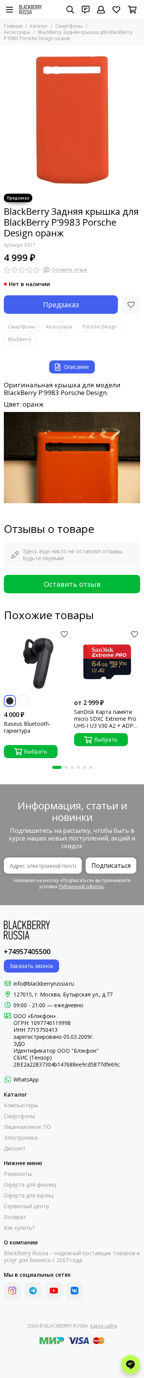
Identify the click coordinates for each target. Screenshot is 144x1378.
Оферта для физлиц (30, 1184)
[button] (56, 767)
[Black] (10, 701)
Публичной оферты (81, 886)
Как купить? (19, 1227)
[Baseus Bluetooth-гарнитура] (37, 662)
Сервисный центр (26, 1206)
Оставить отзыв (72, 584)
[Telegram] (33, 1290)
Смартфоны (69, 26)
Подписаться (111, 865)
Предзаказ (61, 304)
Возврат (15, 1217)
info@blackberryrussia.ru (43, 983)
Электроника (21, 1137)
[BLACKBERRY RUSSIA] (30, 9)
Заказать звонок (31, 965)
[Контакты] (85, 9)
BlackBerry (19, 339)
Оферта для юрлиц (28, 1195)
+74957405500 (27, 951)
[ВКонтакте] (74, 1290)
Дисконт (15, 1148)
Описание (76, 366)
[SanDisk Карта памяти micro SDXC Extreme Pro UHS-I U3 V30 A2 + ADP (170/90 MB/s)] (107, 662)
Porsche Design (99, 326)
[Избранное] (131, 304)
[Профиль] (101, 9)
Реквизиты (18, 1173)
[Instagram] (12, 1290)
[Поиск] (70, 9)
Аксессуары (59, 326)
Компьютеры (21, 1105)
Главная (13, 26)
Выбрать (35, 751)
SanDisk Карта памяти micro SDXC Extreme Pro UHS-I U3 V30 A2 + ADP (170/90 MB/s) (105, 718)
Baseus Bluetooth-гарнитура (27, 727)
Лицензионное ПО (27, 1126)
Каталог (39, 26)
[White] (23, 701)
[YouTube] (53, 1290)
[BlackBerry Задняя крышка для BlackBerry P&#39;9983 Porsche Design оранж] (72, 117)
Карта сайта (103, 1326)
